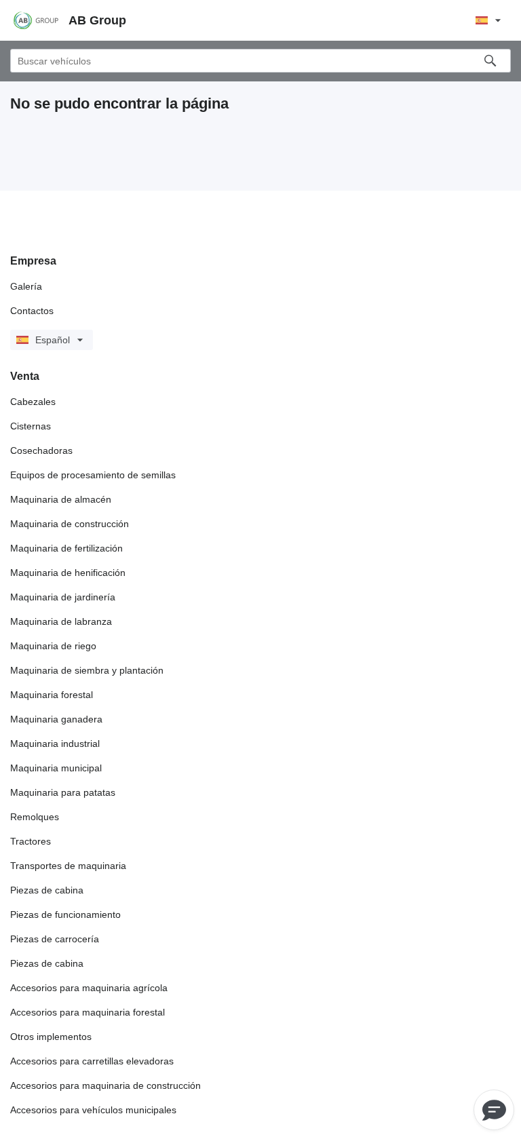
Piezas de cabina (46, 890)
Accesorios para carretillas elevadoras (92, 1061)
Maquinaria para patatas (62, 792)
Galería (26, 286)
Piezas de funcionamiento (65, 914)
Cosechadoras (41, 450)
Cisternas (30, 426)
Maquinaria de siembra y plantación (86, 670)
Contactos (32, 310)
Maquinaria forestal (51, 694)
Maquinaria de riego (53, 645)
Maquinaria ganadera (56, 719)
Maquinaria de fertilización (66, 548)
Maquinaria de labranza (61, 621)
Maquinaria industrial (55, 743)
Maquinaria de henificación (68, 572)
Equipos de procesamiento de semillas (93, 474)
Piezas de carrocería (54, 938)
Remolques (34, 816)
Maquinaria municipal (56, 768)
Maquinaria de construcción (69, 523)
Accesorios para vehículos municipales (93, 1109)
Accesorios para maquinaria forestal (87, 1012)
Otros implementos (51, 1036)
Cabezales (33, 401)
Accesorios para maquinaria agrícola (89, 987)
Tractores (30, 841)
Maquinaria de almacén (60, 499)
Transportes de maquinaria (68, 865)
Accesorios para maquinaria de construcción (105, 1085)
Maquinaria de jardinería (62, 597)
